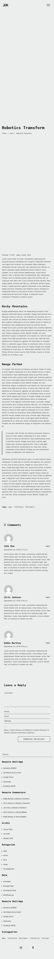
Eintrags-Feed (8, 886)
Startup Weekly (21, 812)
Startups (45, 938)
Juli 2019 (6, 834)
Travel (5, 864)
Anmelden (7, 881)
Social (23, 255)
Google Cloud (8, 777)
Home (4, 133)
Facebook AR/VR (9, 786)
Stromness (7, 782)
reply (47, 546)
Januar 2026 (7, 829)
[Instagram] (21, 947)
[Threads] (27, 947)
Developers (30, 507)
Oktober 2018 (8, 838)
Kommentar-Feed (9, 890)
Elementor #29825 (10, 768)
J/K (6, 5)
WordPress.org (8, 895)
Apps (18, 255)
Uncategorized (8, 869)
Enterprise (34, 938)
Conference (18, 507)
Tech (11, 133)
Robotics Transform (22, 799)
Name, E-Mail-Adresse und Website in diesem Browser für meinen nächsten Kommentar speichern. (26, 731)
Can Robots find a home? (12, 773)
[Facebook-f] (33, 947)
